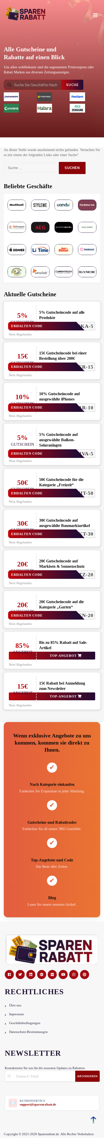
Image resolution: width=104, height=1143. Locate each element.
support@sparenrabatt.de (38, 1104)
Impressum (16, 1014)
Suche (72, 85)
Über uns (15, 1005)
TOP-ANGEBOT (64, 656)
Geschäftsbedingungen (24, 1023)
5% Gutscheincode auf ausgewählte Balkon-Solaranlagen (58, 439)
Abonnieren (87, 1076)
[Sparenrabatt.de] (50, 14)
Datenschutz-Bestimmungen (28, 1032)
